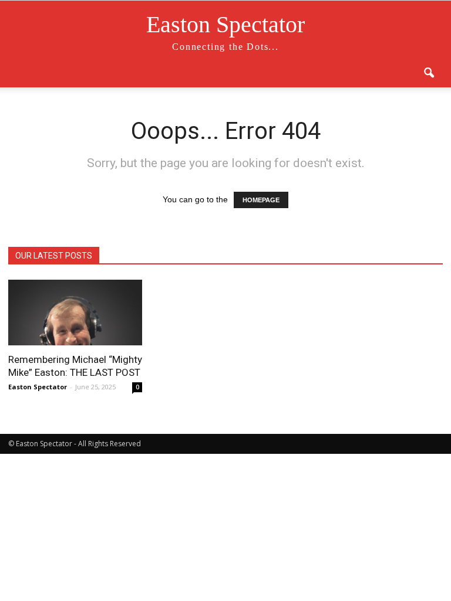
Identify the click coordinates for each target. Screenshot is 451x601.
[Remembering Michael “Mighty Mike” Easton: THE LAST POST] (75, 312)
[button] (429, 73)
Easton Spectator (37, 386)
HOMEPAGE (261, 199)
